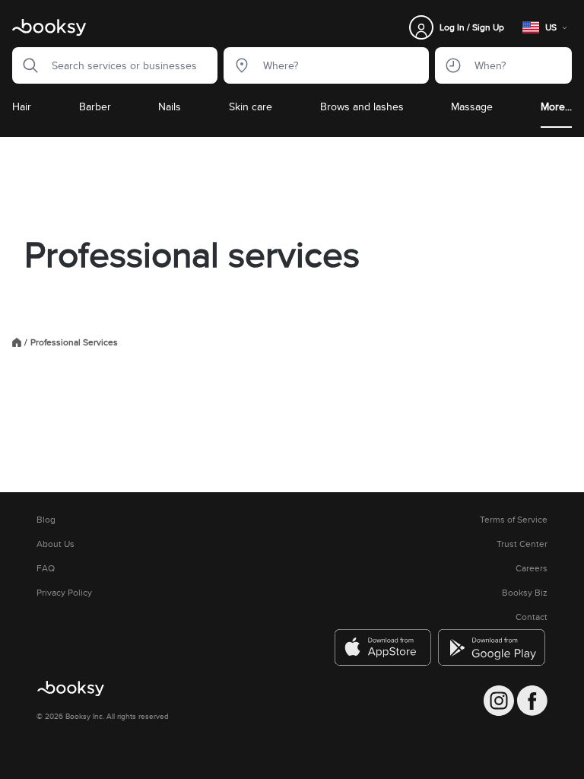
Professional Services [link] (74, 342)
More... (556, 106)
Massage (472, 106)
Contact (532, 617)
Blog (46, 520)
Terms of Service (514, 520)
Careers (532, 568)
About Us (55, 544)
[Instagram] (499, 700)
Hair (21, 106)
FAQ (45, 568)
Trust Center (522, 544)
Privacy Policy (64, 593)
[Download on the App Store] (383, 647)
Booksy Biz (525, 593)
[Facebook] (532, 700)
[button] (26, 65)
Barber (95, 106)
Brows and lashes (362, 106)
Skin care (250, 106)
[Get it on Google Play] (493, 647)
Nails (169, 106)
